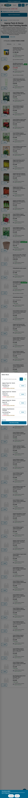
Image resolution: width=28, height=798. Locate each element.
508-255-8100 (6, 404)
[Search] (21, 379)
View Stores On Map (14, 422)
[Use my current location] (25, 379)
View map (4, 420)
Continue (11, 795)
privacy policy (8, 793)
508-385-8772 (6, 386)
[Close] (26, 375)
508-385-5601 (6, 413)
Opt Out (17, 795)
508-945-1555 (6, 395)
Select (22, 385)
